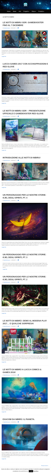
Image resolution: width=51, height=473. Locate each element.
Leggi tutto (4, 56)
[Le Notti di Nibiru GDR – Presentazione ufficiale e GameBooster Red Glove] (25, 130)
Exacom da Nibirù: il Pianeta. (19, 419)
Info (20, 11)
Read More (35, 471)
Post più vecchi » (44, 465)
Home (8, 11)
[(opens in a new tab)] (25, 171)
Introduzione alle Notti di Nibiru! (22, 158)
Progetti (25, 11)
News (14, 11)
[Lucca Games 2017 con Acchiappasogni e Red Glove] (25, 83)
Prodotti (40, 11)
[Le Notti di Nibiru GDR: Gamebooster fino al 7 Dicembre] (25, 39)
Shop (33, 11)
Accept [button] (31, 471)
